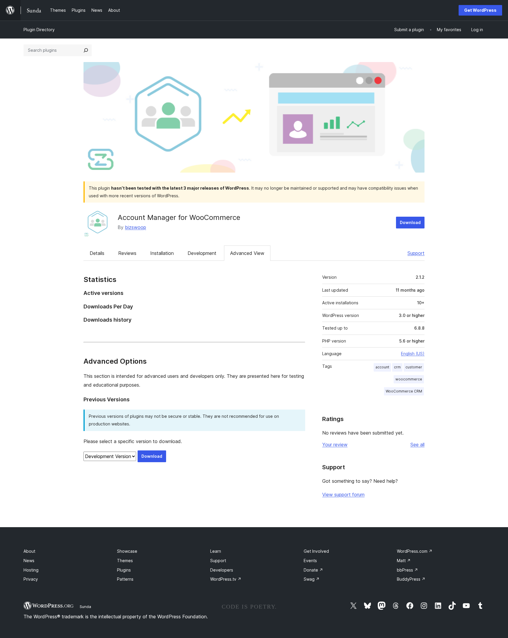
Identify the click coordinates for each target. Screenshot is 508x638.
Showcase (127, 551)
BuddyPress (411, 579)
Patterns (125, 579)
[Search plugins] (86, 50)
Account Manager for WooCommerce (179, 217)
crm (397, 367)
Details (97, 253)
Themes (125, 560)
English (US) (413, 353)
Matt (404, 560)
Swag (312, 579)
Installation (162, 253)
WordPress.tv (225, 579)
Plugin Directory (39, 29)
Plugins (124, 569)
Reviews (127, 253)
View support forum (343, 494)
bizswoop (135, 227)
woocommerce (408, 379)
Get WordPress (480, 10)
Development (202, 253)
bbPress (407, 569)
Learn (215, 551)
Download (410, 222)
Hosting (31, 569)
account (382, 367)
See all (417, 444)
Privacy (31, 579)
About (29, 551)
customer (413, 367)
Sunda (85, 606)
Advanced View (247, 253)
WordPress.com (414, 551)
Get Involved (316, 551)
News (29, 560)
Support (416, 253)
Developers (221, 569)
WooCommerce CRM (404, 391)
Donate (313, 569)
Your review (334, 444)
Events (310, 560)
